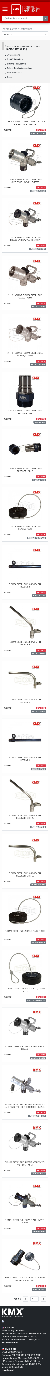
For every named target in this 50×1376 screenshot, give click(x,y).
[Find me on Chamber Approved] (3, 1321)
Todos (9, 77)
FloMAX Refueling (15, 59)
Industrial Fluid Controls (16, 64)
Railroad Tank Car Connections (19, 68)
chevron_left (25, 1299)
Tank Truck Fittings (14, 73)
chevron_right (43, 1299)
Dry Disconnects (13, 55)
